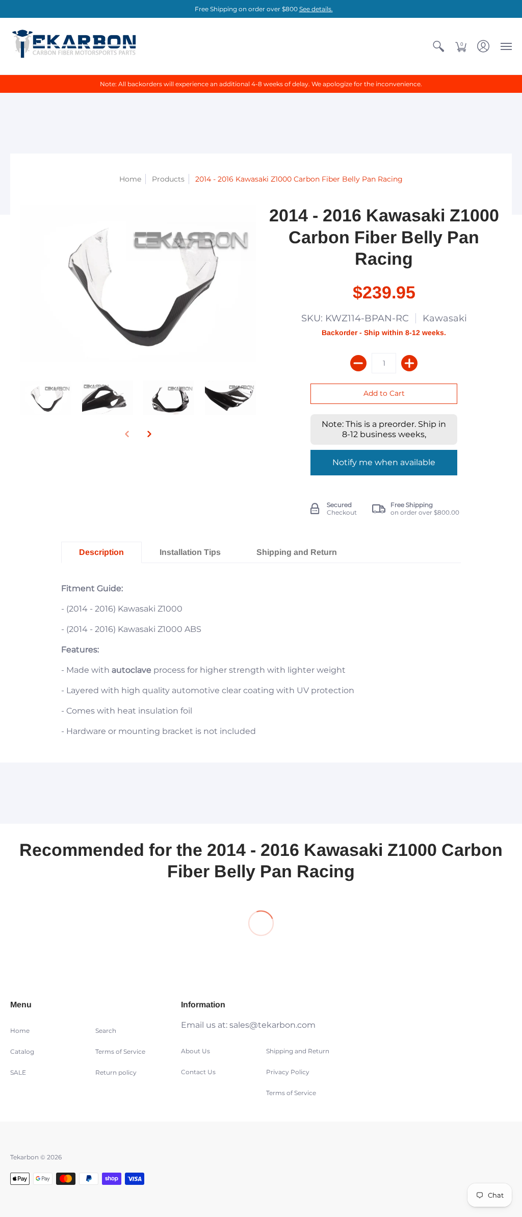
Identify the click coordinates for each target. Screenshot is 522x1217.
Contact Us (198, 1072)
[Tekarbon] (74, 46)
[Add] (409, 363)
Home (130, 179)
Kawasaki (445, 318)
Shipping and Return (297, 1051)
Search (105, 1030)
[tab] (101, 552)
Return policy (116, 1072)
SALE (18, 1072)
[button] (438, 46)
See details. (316, 9)
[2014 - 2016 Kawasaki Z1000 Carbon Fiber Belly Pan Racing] (46, 398)
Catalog (22, 1051)
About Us (195, 1051)
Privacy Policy (287, 1072)
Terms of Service (120, 1051)
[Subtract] (358, 363)
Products (168, 179)
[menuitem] (438, 46)
